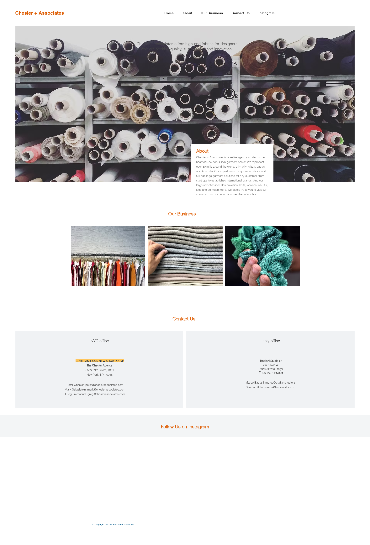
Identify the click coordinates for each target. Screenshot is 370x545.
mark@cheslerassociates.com (106, 389)
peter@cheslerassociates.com (104, 385)
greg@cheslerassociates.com (106, 394)
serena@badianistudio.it (279, 387)
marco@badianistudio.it (280, 382)
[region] (108, 256)
